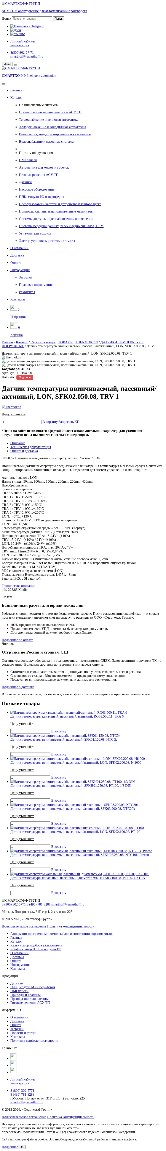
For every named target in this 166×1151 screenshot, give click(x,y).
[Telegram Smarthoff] (13, 1058)
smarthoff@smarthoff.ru (26, 56)
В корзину (50, 422)
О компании (19, 248)
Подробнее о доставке (18, 687)
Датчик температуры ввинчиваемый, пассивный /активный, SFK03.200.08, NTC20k (72, 808)
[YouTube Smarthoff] (13, 1072)
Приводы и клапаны (25, 995)
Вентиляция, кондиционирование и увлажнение (55, 134)
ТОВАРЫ (65, 342)
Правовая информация (36, 284)
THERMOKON (86, 342)
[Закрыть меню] (15, 65)
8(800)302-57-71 (22, 52)
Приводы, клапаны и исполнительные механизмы (56, 211)
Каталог (16, 97)
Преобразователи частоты (29, 999)
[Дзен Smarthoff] (13, 1065)
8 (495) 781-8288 (39, 904)
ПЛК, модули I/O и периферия (41, 197)
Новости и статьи (23, 1033)
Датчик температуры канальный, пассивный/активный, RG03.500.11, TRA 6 (67, 716)
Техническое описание (18, 586)
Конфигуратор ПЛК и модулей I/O (35, 949)
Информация (20, 270)
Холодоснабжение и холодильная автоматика (52, 127)
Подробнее (10, 1147)
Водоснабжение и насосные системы (46, 141)
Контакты (17, 299)
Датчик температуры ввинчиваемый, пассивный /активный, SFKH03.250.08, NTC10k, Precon (79, 855)
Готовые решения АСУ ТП (39, 175)
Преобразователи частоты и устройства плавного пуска (60, 204)
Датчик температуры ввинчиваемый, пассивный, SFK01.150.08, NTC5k (63, 739)
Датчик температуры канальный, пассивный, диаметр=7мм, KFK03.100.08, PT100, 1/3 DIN (77, 878)
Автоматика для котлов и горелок (44, 167)
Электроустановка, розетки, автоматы (47, 240)
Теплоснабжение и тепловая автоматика (48, 119)
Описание (17, 443)
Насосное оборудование (36, 189)
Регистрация (19, 45)
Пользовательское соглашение (24, 926)
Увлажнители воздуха (35, 233)
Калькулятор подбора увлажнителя (36, 945)
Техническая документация (30, 447)
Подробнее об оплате (17, 640)
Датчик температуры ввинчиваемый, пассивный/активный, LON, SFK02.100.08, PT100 (75, 832)
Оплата (15, 262)
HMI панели (28, 160)
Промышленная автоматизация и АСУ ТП (50, 112)
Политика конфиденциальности (70, 926)
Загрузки (25, 277)
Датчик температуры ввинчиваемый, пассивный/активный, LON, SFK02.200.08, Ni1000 (75, 762)
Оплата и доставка (24, 451)
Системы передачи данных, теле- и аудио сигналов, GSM (61, 226)
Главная (16, 90)
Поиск (6, 18)
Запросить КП (69, 422)
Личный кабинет (22, 41)
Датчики (25, 182)
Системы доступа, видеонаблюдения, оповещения (56, 219)
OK (22, 1147)
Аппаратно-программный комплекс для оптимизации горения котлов (61, 933)
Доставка (17, 255)
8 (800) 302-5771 (14, 904)
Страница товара (43, 342)
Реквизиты (27, 292)
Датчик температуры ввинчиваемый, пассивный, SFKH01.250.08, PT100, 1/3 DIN (70, 785)
